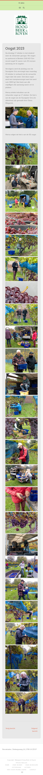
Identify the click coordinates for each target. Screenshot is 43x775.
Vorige (8, 117)
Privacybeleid (21, 762)
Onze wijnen (17, 765)
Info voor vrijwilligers (16, 769)
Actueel (27, 767)
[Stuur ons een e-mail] (20, 8)
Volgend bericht (34, 729)
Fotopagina (16, 767)
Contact (33, 769)
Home (7, 765)
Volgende (34, 117)
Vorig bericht (10, 728)
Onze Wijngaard (31, 765)
